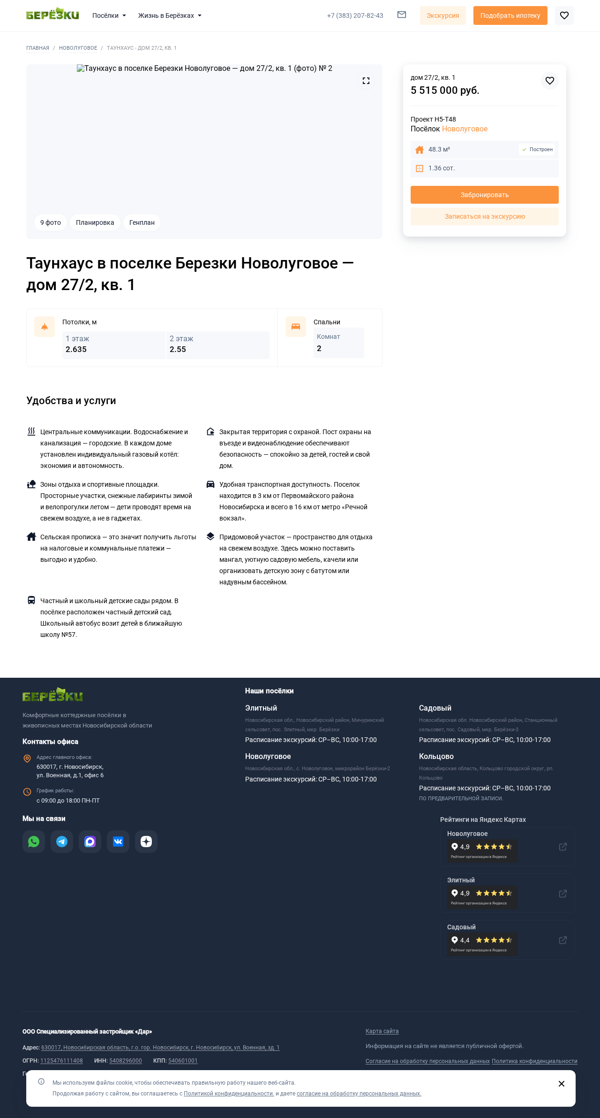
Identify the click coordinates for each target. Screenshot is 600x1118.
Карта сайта (382, 1031)
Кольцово (436, 756)
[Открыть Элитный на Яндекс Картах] (563, 893)
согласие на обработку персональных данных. (359, 1093)
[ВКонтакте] (118, 841)
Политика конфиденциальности (535, 1061)
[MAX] (90, 841)
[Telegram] (62, 841)
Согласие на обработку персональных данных (428, 1061)
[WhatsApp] (33, 841)
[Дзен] (146, 841)
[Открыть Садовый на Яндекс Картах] (563, 940)
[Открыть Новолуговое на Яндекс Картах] (563, 847)
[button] (111, 15)
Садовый (435, 708)
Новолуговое (78, 48)
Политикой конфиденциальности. (229, 1093)
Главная (37, 48)
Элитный (261, 708)
